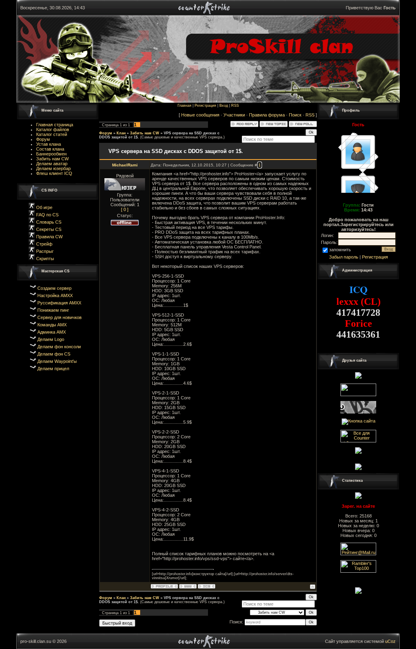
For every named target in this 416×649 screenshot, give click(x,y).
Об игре (43, 207)
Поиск (295, 114)
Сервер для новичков (59, 317)
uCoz (390, 641)
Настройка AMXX (55, 295)
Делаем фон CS (53, 353)
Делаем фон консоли (59, 346)
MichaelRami (125, 165)
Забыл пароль (343, 256)
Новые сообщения (200, 114)
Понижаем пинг (53, 310)
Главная (184, 105)
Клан (121, 133)
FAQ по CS (47, 214)
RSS (235, 105)
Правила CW (49, 236)
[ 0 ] (124, 209)
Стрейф (44, 243)
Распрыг (44, 251)
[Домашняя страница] (188, 586)
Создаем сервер (54, 288)
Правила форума (267, 114)
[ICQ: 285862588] (206, 586)
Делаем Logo (50, 339)
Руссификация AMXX (59, 302)
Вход (223, 105)
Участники (234, 114)
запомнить (340, 249)
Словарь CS (48, 222)
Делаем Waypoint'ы (57, 361)
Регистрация (205, 105)
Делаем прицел (53, 368)
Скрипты (45, 258)
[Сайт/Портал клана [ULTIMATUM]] (358, 466)
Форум (105, 133)
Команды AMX (52, 324)
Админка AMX (51, 332)
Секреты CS (48, 229)
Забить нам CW (144, 133)
